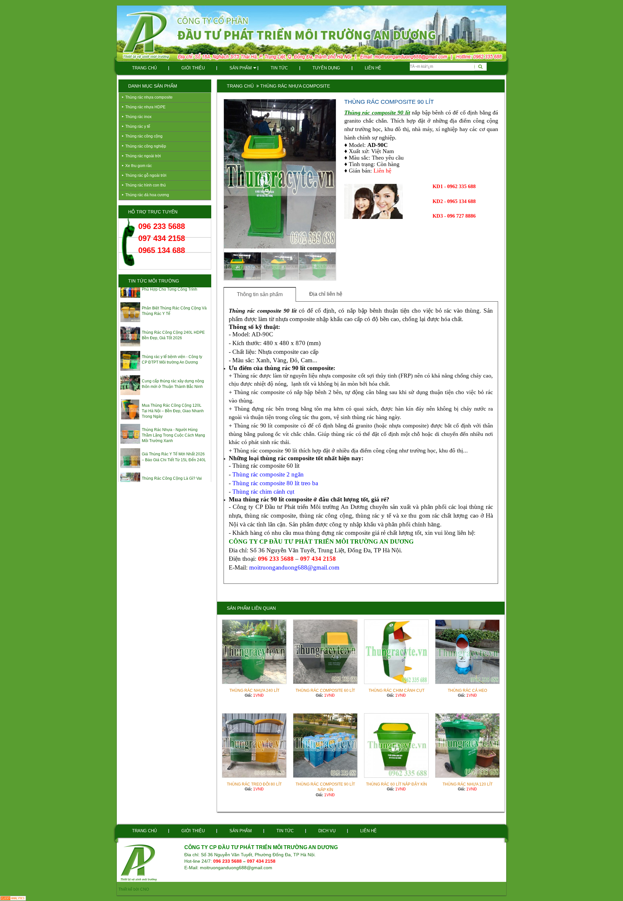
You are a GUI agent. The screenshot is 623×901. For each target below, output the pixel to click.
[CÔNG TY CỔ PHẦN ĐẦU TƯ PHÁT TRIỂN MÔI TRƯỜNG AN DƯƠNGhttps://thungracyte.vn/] (138, 862)
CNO (144, 889)
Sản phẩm (240, 68)
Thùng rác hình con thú (145, 185)
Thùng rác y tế (137, 126)
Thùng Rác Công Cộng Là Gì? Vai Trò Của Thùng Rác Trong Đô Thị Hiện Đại (172, 472)
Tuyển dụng (326, 68)
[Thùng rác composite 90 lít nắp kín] (325, 745)
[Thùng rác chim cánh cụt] (396, 652)
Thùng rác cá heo (467, 690)
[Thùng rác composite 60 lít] (325, 652)
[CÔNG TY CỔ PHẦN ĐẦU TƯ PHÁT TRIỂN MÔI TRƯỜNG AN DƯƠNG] (311, 33)
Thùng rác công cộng (144, 136)
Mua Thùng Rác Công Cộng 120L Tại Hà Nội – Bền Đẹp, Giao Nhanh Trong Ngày (173, 398)
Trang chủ (144, 68)
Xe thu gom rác (138, 165)
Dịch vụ (327, 830)
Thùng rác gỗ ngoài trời (145, 175)
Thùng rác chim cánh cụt (396, 690)
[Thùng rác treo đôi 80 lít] (254, 745)
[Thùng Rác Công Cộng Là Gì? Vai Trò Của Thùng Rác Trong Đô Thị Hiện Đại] (130, 470)
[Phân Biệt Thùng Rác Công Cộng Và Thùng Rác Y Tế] (130, 300)
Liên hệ (373, 68)
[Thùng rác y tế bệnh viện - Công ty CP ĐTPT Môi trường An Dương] (130, 348)
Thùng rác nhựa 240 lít (254, 690)
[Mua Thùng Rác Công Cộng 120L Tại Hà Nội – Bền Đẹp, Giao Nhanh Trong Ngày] (130, 397)
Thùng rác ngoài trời (143, 156)
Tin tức (279, 68)
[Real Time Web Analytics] (13, 898)
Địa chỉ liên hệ (325, 294)
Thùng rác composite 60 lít (325, 690)
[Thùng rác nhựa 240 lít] (254, 652)
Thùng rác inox (138, 116)
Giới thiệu (193, 68)
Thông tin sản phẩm (260, 294)
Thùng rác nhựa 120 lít (468, 784)
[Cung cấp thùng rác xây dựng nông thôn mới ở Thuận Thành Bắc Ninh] (130, 373)
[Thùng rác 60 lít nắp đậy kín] (396, 745)
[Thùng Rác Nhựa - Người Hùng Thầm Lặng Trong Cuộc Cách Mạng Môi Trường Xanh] (130, 422)
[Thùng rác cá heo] (467, 652)
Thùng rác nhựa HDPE (145, 107)
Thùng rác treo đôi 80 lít (254, 784)
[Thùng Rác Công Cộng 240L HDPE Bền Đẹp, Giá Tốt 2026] (130, 324)
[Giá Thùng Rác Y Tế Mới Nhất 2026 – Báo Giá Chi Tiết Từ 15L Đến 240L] (130, 446)
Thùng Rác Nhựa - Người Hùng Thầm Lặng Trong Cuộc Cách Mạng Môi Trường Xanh (173, 423)
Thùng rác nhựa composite (149, 97)
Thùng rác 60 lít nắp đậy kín (396, 784)
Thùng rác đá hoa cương (147, 195)
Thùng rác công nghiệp (145, 146)
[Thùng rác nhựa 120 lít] (467, 745)
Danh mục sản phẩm (152, 86)
